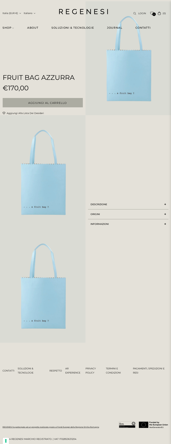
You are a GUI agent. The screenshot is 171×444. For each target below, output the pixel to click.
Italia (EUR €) (10, 13)
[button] (10, 28)
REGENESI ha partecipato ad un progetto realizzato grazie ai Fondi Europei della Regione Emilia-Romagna (51, 427)
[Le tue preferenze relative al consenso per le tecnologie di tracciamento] (6, 441)
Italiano (28, 13)
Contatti (8, 370)
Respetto (55, 370)
